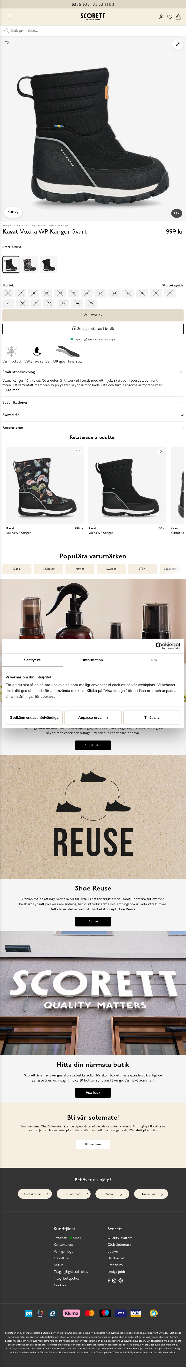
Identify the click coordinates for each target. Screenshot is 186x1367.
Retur (58, 1265)
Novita (80, 569)
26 (142, 293)
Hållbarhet (116, 1258)
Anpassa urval (90, 717)
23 (100, 293)
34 (77, 303)
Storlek (8, 285)
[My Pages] (161, 17)
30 (22, 303)
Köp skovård (93, 745)
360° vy (13, 212)
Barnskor (22, 225)
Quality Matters (120, 1238)
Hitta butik (93, 1092)
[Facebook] (109, 1280)
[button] (154, 1313)
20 (60, 293)
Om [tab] (154, 660)
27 (156, 293)
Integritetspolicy (67, 1279)
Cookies (60, 1285)
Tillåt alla (151, 717)
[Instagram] (115, 1280)
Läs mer (93, 921)
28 (169, 293)
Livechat (67, 1238)
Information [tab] (93, 660)
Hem (5, 225)
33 (63, 303)
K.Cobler (48, 569)
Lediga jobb (116, 1272)
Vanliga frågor (64, 1251)
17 (21, 293)
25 (128, 293)
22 (86, 293)
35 (91, 303)
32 (49, 303)
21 (73, 293)
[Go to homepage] (93, 16)
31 (36, 303)
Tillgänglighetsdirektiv (71, 1272)
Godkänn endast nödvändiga (34, 717)
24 (114, 293)
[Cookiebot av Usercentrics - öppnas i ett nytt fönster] (159, 646)
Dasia (17, 569)
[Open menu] (9, 17)
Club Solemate (72, 1194)
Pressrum (115, 1265)
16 (8, 293)
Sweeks (111, 569)
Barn (12, 225)
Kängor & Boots (38, 225)
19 (46, 293)
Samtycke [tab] (32, 660)
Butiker (110, 1194)
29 (8, 303)
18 (33, 293)
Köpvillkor (149, 1194)
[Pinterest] (121, 1280)
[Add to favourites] (7, 42)
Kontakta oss (32, 1194)
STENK (143, 569)
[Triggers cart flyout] (178, 17)
